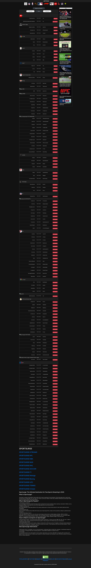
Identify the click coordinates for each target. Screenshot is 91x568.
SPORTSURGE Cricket (27, 489)
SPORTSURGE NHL (26, 465)
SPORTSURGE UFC (26, 482)
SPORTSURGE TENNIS (27, 485)
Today (39, 11)
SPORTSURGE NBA (26, 459)
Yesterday (30, 11)
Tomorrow (47, 11)
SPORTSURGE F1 (25, 472)
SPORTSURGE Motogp (27, 475)
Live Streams (55, 21)
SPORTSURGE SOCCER (27, 469)
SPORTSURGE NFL (26, 455)
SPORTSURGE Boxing (27, 479)
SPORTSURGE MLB (26, 462)
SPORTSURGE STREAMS (28, 452)
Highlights (55, 18)
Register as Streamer (39, 8)
